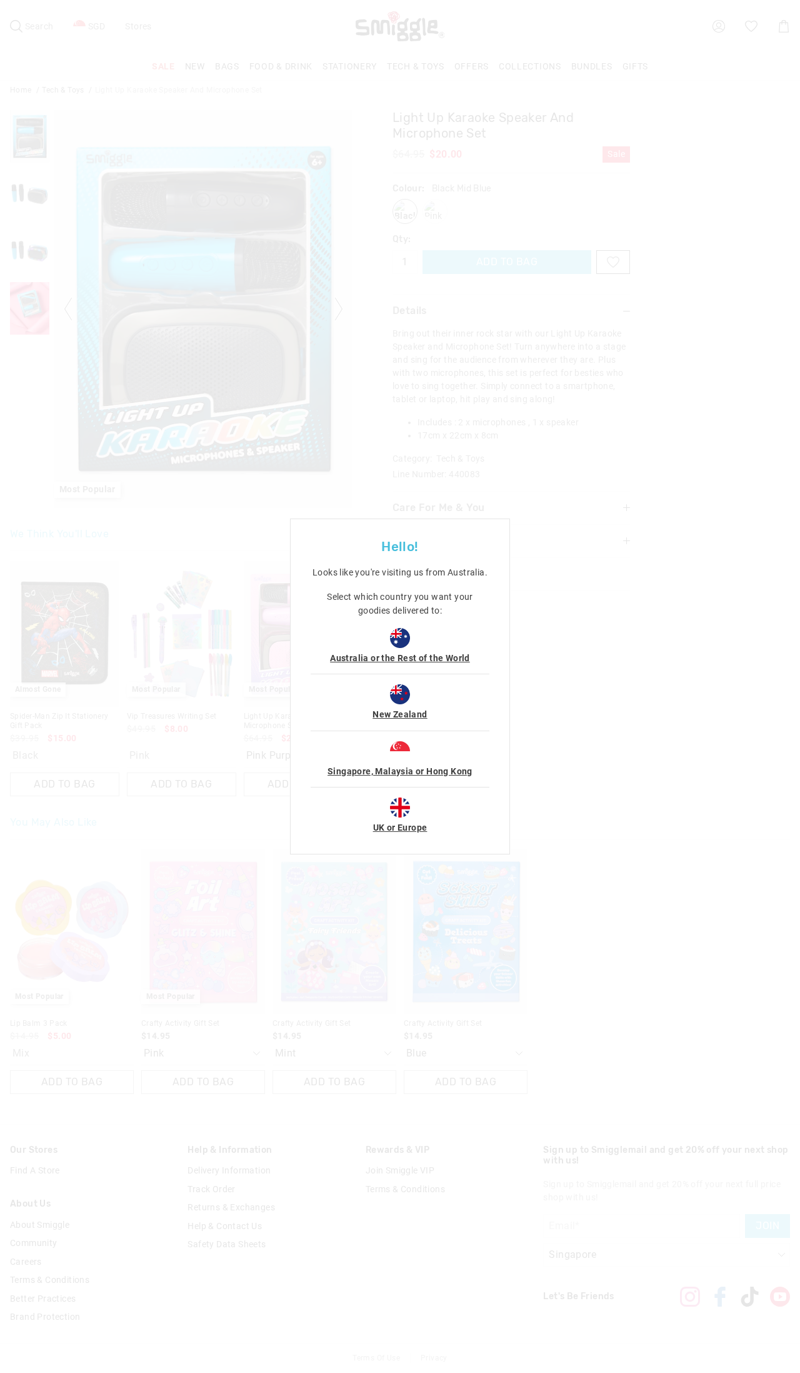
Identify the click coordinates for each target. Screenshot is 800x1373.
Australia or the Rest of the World (400, 658)
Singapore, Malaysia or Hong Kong (400, 771)
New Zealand (399, 714)
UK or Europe (400, 828)
